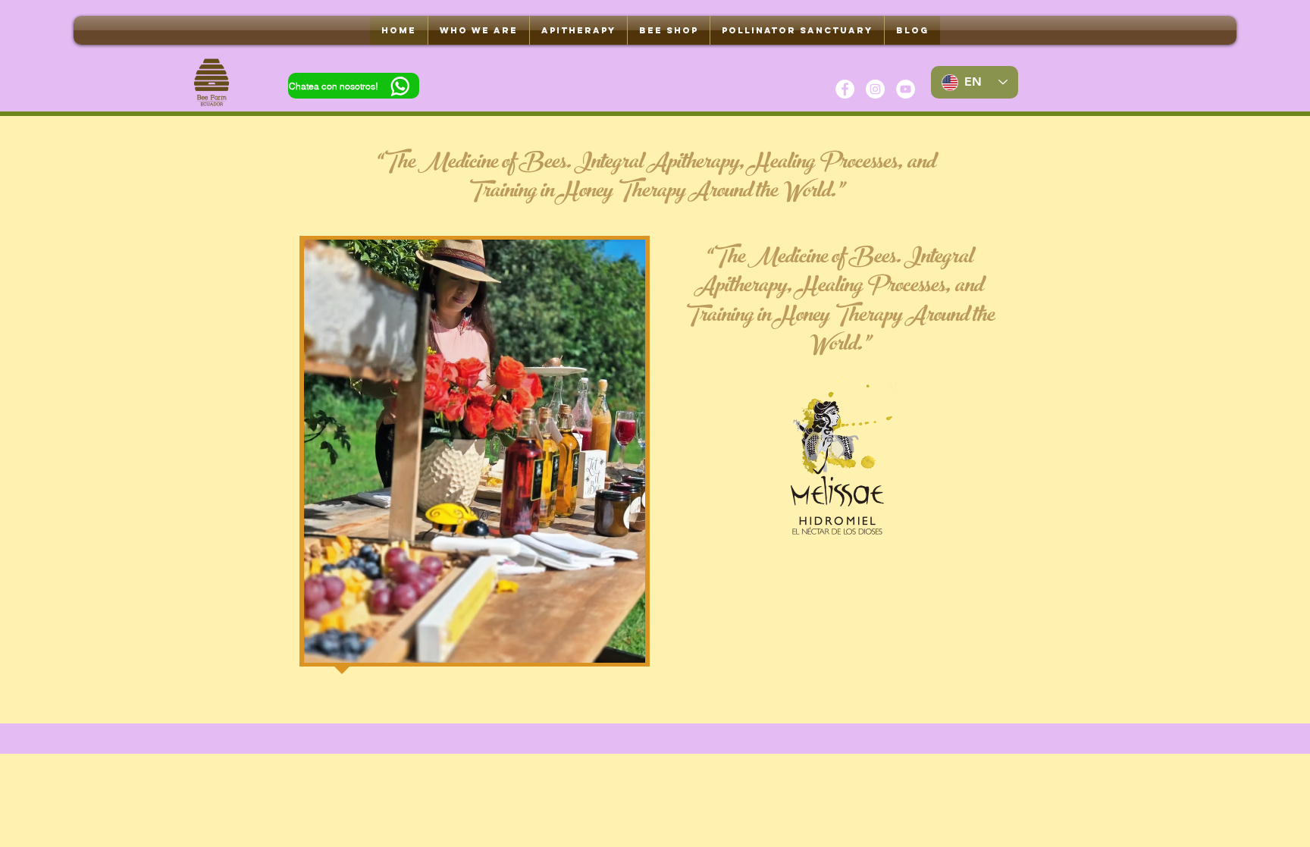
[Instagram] (875, 89)
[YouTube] (905, 89)
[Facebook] (844, 89)
